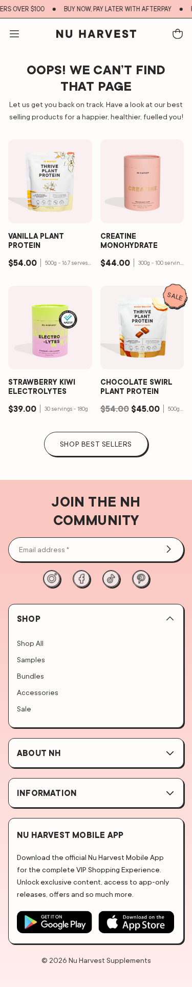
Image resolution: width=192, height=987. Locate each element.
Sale (24, 708)
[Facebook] (81, 578)
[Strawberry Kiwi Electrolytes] (50, 328)
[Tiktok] (111, 578)
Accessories (37, 692)
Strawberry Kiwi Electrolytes (41, 386)
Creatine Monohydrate (129, 241)
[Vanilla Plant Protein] (50, 181)
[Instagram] (51, 578)
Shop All (30, 643)
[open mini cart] (178, 34)
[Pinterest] (141, 578)
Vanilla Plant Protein (36, 241)
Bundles (30, 676)
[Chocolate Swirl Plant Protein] (142, 328)
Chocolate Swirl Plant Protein (136, 386)
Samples (31, 659)
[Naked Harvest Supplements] (96, 34)
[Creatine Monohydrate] (142, 181)
